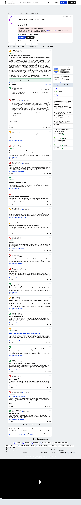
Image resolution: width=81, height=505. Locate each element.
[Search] (24, 2)
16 (35, 425)
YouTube (71, 453)
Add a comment (48, 84)
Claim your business (44, 452)
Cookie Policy (53, 452)
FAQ (31, 449)
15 (32, 425)
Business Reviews (61, 450)
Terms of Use (53, 449)
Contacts (40, 41)
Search (17, 2)
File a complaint (30, 37)
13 (26, 425)
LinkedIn (74, 453)
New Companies (61, 449)
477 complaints (54, 30)
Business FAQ (43, 449)
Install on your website (64, 72)
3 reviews (47, 30)
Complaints (30, 41)
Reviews (20, 41)
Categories (36, 2)
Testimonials (25, 452)
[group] (11, 44)
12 (23, 425)
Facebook (65, 453)
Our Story (24, 449)
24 (39, 425)
